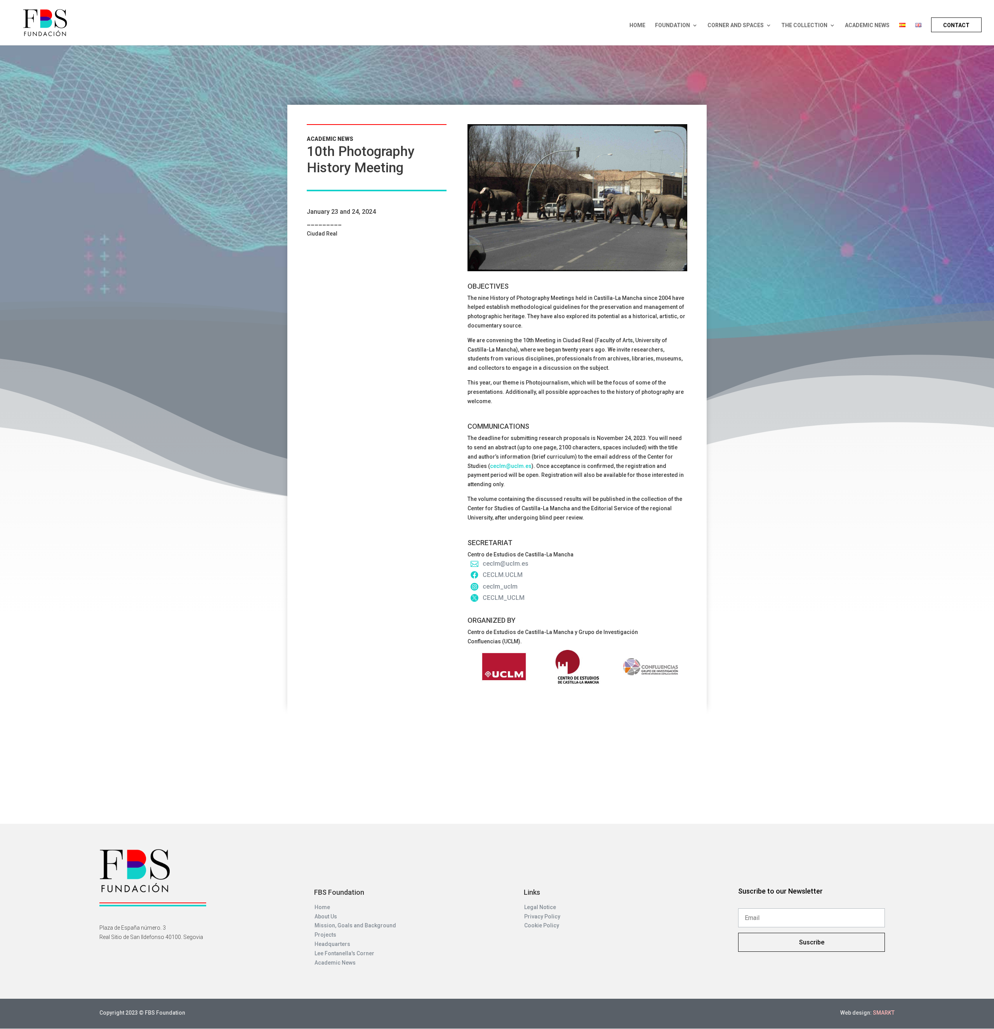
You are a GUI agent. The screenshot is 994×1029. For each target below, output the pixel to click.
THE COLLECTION (804, 25)
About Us (326, 916)
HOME (637, 25)
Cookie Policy (541, 925)
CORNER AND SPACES (735, 25)
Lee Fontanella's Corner (344, 953)
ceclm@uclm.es (511, 466)
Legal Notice (540, 907)
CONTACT (956, 25)
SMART (884, 1013)
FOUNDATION (672, 25)
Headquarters (332, 944)
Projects (325, 935)
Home (322, 907)
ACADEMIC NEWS (867, 25)
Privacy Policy (542, 916)
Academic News (335, 963)
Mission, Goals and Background (355, 925)
